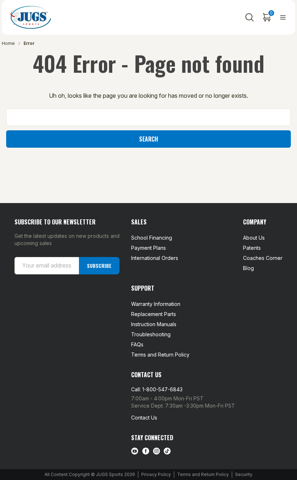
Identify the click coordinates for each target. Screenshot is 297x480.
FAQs (137, 344)
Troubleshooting (151, 334)
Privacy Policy (156, 474)
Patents (252, 248)
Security (243, 474)
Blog (248, 268)
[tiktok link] (167, 451)
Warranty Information (155, 304)
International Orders (154, 258)
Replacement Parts (153, 314)
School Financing (151, 238)
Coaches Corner (263, 258)
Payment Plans (148, 248)
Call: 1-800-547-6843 (157, 389)
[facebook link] (145, 451)
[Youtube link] (134, 451)
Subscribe (99, 265)
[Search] (249, 17)
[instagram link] (156, 451)
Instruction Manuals (153, 324)
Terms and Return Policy (160, 354)
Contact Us (144, 417)
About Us (254, 238)
